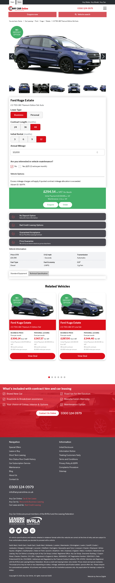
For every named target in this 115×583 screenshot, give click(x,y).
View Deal (52, 356)
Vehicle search (83, 14)
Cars (12, 2)
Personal (35, 115)
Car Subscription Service (19, 463)
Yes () (34, 166)
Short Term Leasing (17, 455)
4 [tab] (58, 377)
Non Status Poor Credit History (22, 459)
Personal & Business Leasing (31, 502)
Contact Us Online (47, 413)
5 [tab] (61, 377)
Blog (11, 471)
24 (15, 127)
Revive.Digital (101, 576)
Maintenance (14, 467)
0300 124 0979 (85, 8)
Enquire (50, 205)
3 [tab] (55, 377)
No (15, 166)
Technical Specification (39, 273)
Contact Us (14, 479)
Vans (19, 2)
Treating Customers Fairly (70, 455)
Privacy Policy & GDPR (68, 463)
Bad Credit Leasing (33, 505)
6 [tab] (64, 377)
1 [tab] (49, 377)
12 (41, 139)
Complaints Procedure (68, 467)
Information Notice (67, 451)
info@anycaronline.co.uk (21, 492)
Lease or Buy (14, 451)
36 (25, 127)
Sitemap (62, 471)
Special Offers (15, 447)
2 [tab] (52, 377)
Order (65, 205)
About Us (13, 475)
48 (35, 127)
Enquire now (32, 14)
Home (20, 21)
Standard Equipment (19, 273)
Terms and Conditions (68, 459)
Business (18, 115)
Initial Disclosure (66, 447)
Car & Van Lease (29, 498)
